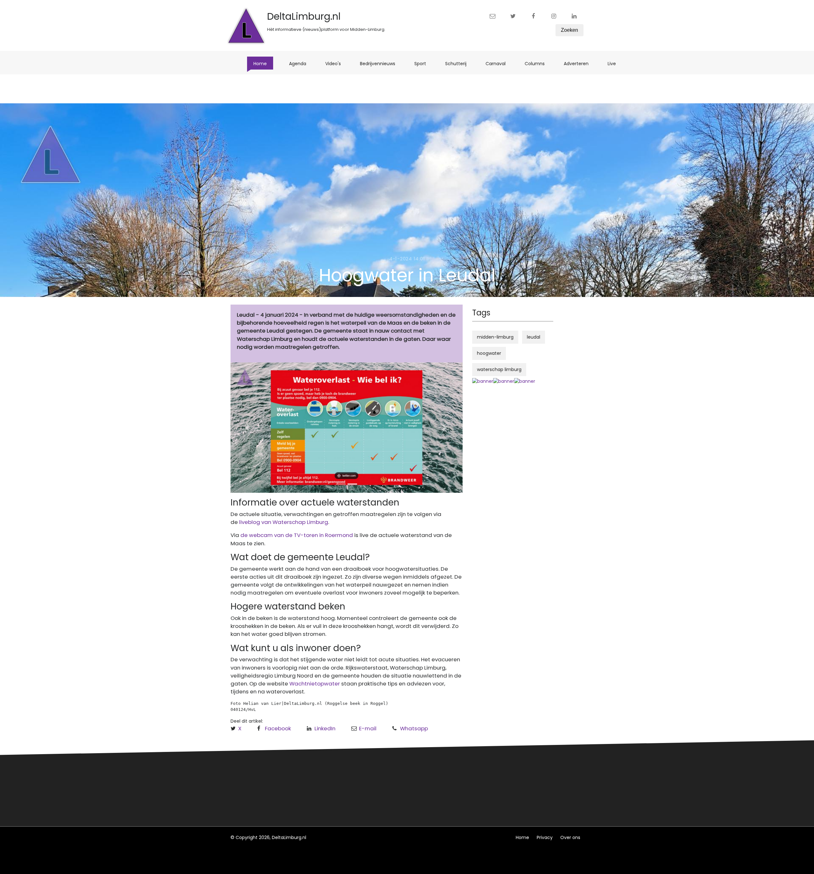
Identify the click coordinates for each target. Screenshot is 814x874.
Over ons (570, 837)
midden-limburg (495, 337)
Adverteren (579, 63)
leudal (533, 337)
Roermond (336, 786)
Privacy (545, 837)
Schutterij (459, 63)
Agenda (301, 63)
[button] (248, 427)
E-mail (367, 728)
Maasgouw (336, 798)
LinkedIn (324, 728)
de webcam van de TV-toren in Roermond (296, 535)
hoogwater (489, 353)
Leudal (332, 774)
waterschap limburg (499, 369)
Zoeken (569, 30)
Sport (423, 63)
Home (263, 63)
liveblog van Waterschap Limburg (283, 522)
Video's (336, 63)
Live (615, 63)
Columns (538, 63)
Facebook (278, 728)
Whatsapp (414, 728)
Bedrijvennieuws (381, 63)
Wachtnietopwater (314, 683)
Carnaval (499, 63)
